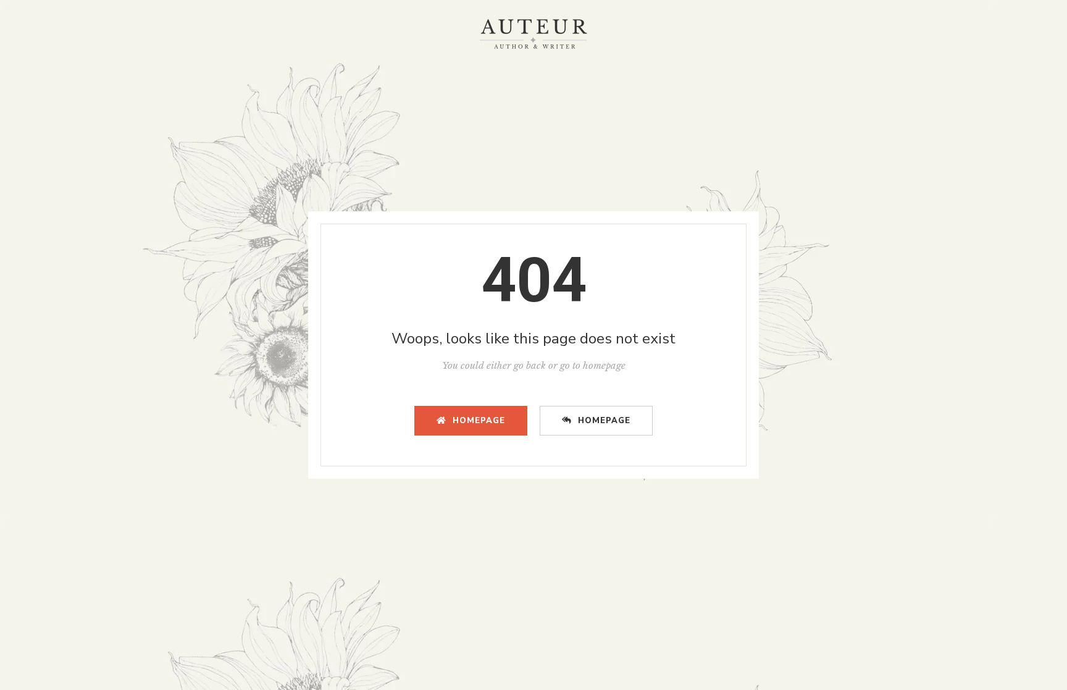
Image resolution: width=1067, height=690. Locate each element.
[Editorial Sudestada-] (533, 34)
